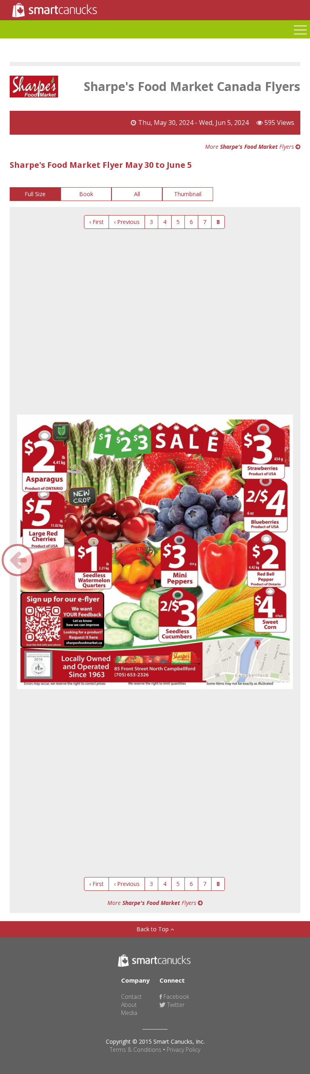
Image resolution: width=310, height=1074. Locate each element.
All (137, 194)
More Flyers (250, 146)
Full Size (35, 194)
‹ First (96, 222)
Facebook (175, 996)
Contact (131, 996)
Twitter (174, 1004)
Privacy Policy (183, 1049)
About (129, 1004)
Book (86, 194)
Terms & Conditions (135, 1049)
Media (129, 1013)
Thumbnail (187, 194)
